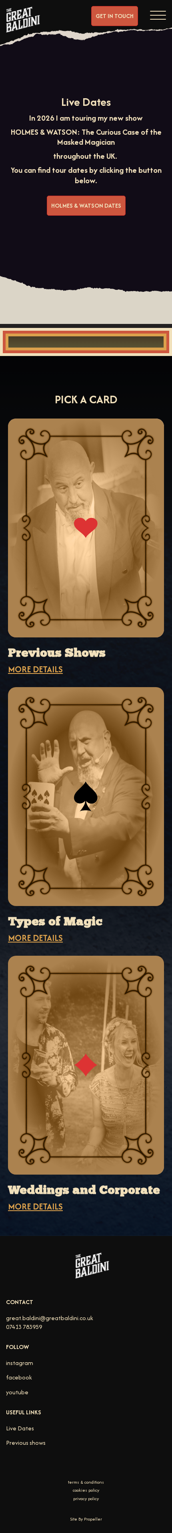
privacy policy (86, 1499)
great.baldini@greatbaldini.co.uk (49, 1318)
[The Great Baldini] (23, 26)
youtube (17, 1392)
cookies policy (86, 1490)
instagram (19, 1363)
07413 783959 (24, 1327)
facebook (19, 1377)
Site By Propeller (86, 1519)
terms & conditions (86, 1482)
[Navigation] (158, 14)
